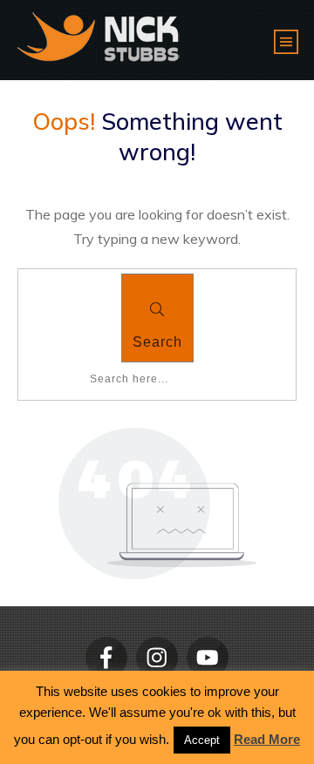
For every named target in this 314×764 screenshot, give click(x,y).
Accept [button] (202, 740)
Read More (267, 739)
